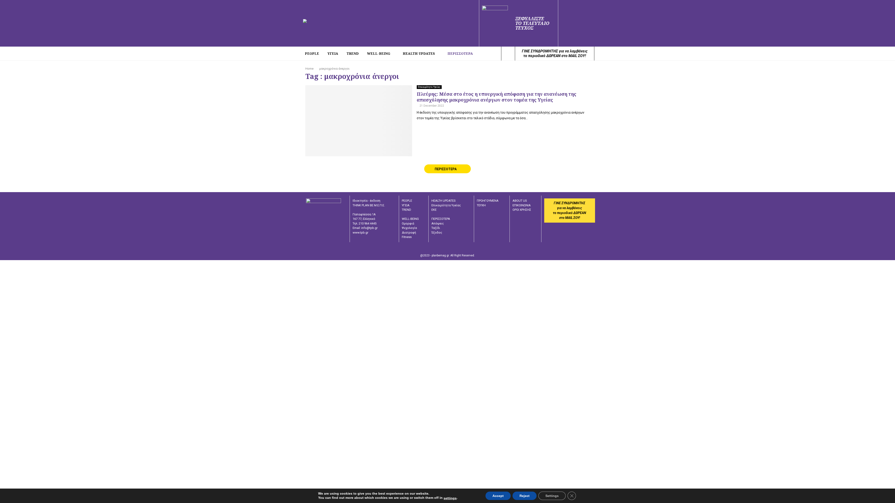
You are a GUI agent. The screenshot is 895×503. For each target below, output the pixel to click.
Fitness (407, 237)
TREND (353, 53)
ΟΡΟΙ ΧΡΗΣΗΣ (522, 209)
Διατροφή (409, 232)
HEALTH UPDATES (419, 53)
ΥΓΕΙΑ (406, 205)
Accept (498, 496)
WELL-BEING (378, 53)
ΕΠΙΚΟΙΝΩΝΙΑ (522, 205)
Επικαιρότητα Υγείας (429, 87)
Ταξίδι (435, 228)
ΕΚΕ (434, 209)
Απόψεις (437, 223)
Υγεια (332, 53)
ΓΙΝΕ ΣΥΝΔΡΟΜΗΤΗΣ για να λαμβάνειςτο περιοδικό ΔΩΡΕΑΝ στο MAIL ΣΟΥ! (555, 53)
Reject (525, 496)
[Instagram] (496, 53)
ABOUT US (520, 200)
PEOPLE (312, 53)
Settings (552, 496)
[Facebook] (491, 53)
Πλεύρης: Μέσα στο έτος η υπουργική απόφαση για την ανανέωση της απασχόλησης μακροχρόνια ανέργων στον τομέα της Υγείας (496, 97)
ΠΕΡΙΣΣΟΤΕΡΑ (460, 53)
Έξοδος (436, 232)
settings (450, 498)
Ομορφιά (408, 223)
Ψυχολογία (409, 228)
